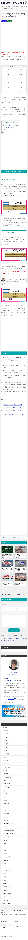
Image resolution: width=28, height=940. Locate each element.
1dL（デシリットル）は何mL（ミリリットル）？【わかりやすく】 (7, 583)
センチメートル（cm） (9, 127)
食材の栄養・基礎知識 (9, 830)
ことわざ (8, 856)
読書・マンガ (7, 760)
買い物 (4, 883)
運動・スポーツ (6, 903)
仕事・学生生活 (6, 840)
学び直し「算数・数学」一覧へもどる (13, 414)
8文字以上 (8, 753)
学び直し (9, 21)
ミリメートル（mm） (9, 129)
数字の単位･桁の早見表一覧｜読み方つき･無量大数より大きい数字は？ (7, 556)
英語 (5, 873)
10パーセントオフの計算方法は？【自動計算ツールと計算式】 (20, 569)
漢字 (7, 853)
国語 (5, 850)
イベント (5, 800)
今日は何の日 (7, 767)
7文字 (7, 750)
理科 (5, 863)
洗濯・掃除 (6, 763)
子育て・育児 (6, 837)
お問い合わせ (18, 926)
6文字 (7, 747)
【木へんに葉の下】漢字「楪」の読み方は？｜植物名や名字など (21, 594)
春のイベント (7, 803)
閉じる (14, 122)
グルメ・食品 (6, 820)
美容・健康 (5, 900)
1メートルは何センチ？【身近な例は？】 (14, 407)
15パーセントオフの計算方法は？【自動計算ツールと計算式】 (20, 583)
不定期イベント (7, 817)
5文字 (7, 743)
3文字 (7, 737)
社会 (5, 866)
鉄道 (5, 790)
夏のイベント (7, 807)
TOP (8, 910)
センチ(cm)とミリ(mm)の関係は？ (10, 125)
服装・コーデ (7, 783)
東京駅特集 (8, 777)
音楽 (5, 880)
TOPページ (3, 931)
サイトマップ (4, 921)
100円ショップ (7, 886)
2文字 (7, 733)
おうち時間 (5, 727)
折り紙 (5, 757)
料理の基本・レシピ (8, 823)
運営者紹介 (17, 921)
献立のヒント (7, 827)
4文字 (7, 740)
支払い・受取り (7, 893)
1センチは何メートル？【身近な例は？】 (14, 410)
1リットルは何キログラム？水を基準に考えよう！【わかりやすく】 (8, 594)
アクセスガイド (7, 773)
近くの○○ (6, 793)
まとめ (4, 132)
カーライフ (6, 787)
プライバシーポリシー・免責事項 (6, 926)
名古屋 (5, 678)
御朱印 (13, 680)
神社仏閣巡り (7, 680)
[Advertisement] (14, 37)
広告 (5, 896)
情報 (5, 876)
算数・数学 (4, 21)
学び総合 (6, 846)
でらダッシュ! (11, 699)
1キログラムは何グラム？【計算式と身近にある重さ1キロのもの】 (7, 569)
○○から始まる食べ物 (8, 833)
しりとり (6, 730)
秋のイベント (7, 810)
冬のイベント (7, 813)
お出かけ (5, 770)
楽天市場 (6, 890)
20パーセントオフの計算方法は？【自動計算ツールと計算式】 (20, 556)
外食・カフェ (7, 780)
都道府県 (8, 870)
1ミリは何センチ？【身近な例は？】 (12, 405)
